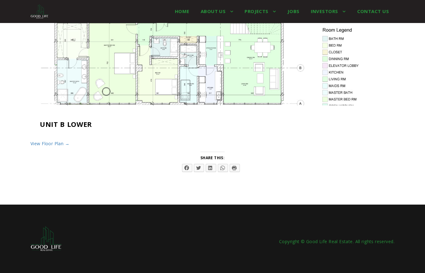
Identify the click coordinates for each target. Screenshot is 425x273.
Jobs (293, 11)
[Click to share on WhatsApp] (223, 168)
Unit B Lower (66, 124)
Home (182, 11)
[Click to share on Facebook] (187, 168)
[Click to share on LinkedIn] (211, 168)
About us (214, 11)
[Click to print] (235, 168)
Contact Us (373, 11)
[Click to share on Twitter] (199, 168)
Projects (257, 11)
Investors (325, 11)
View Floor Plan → (49, 143)
